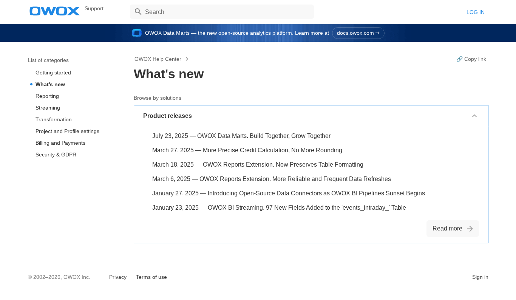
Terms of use (151, 277)
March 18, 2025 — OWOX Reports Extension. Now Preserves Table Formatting (257, 164)
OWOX (55, 11)
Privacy (118, 277)
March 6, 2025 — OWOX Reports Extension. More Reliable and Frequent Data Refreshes (271, 179)
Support (94, 8)
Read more (447, 228)
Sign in (480, 277)
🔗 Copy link (471, 59)
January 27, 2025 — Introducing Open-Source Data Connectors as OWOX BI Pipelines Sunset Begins (288, 193)
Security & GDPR (56, 155)
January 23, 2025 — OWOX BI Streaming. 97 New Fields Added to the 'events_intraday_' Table (279, 207)
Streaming (48, 108)
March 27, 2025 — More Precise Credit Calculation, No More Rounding (247, 150)
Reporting (47, 96)
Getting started (53, 73)
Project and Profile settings (67, 131)
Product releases (167, 116)
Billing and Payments (60, 143)
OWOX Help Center (157, 59)
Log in (476, 12)
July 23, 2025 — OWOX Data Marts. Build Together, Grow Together (241, 136)
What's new (50, 84)
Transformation (54, 119)
